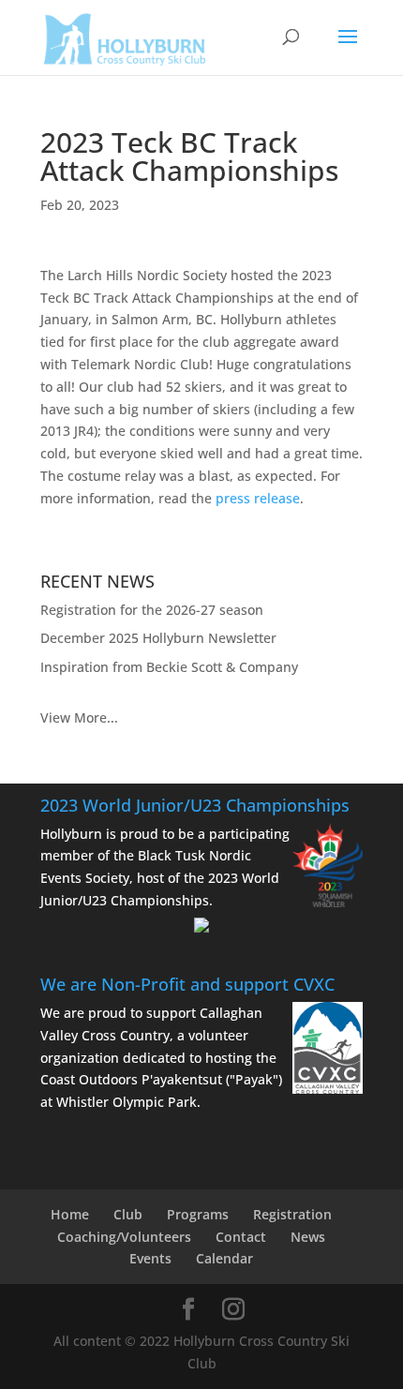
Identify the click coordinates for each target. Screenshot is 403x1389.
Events (150, 1258)
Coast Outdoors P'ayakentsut (131, 1079)
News (308, 1237)
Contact (241, 1237)
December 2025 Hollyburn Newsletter (158, 638)
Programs (198, 1214)
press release (258, 498)
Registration (292, 1214)
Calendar (224, 1258)
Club (127, 1214)
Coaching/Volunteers (124, 1237)
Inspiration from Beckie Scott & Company (169, 667)
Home (70, 1214)
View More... (79, 717)
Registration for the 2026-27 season (151, 610)
